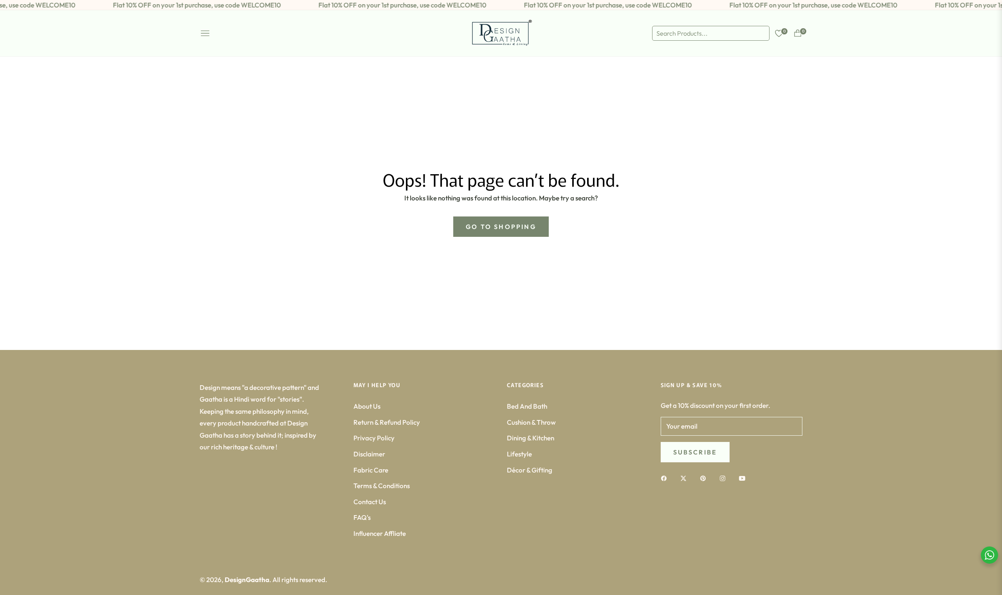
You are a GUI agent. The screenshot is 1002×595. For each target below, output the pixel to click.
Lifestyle (519, 454)
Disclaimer (369, 454)
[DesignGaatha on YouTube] (744, 478)
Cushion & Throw (531, 422)
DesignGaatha (247, 579)
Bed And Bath (527, 406)
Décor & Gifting (529, 470)
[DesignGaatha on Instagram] (724, 478)
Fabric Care (370, 470)
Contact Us (369, 502)
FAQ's (362, 517)
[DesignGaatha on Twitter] (685, 478)
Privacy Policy (374, 438)
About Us (366, 406)
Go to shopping (501, 227)
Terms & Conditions (381, 485)
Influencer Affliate (379, 533)
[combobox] (711, 33)
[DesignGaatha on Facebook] (666, 478)
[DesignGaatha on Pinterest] (705, 478)
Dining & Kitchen (530, 438)
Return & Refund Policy (386, 422)
